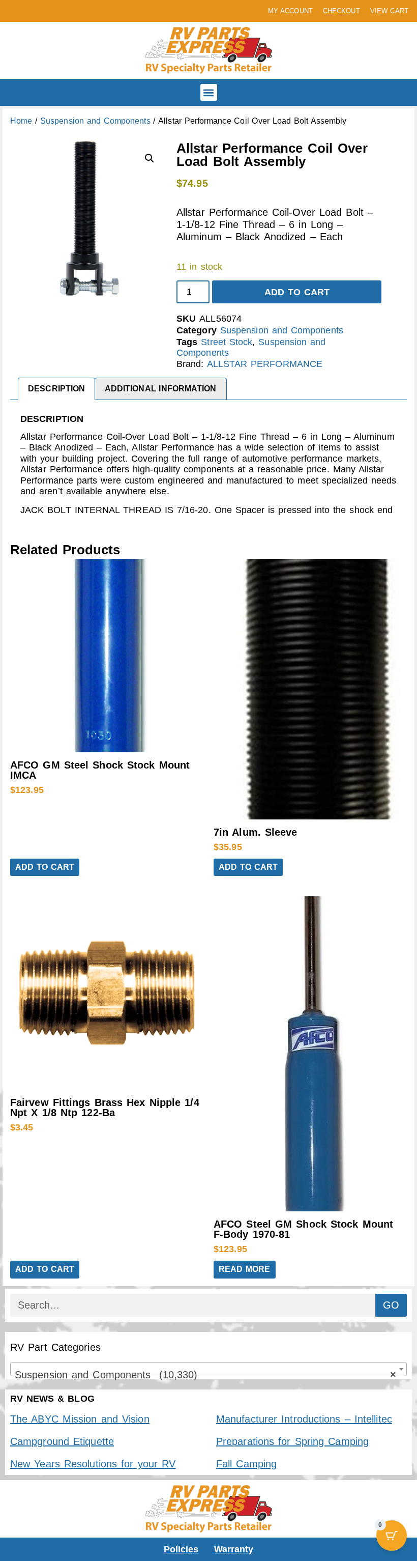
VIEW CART (389, 11)
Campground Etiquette (62, 1441)
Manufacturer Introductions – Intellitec (304, 1419)
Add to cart (297, 292)
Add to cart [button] (44, 867)
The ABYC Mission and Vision (80, 1419)
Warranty (234, 1549)
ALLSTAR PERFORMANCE (265, 364)
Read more (245, 1269)
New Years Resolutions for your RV (92, 1463)
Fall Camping (246, 1463)
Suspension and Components (95, 121)
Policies (181, 1549)
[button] (208, 92)
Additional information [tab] (161, 388)
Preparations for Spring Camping (292, 1441)
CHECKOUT (341, 11)
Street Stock (226, 342)
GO (391, 1305)
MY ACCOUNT (290, 11)
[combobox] (208, 1369)
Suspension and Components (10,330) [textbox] (205, 1374)
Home (21, 121)
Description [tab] (56, 388)
